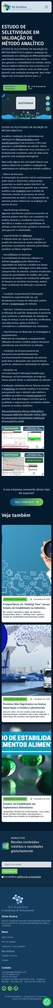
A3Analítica (37, 411)
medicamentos (10, 143)
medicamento (34, 395)
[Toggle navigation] (46, 7)
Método (27, 235)
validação (9, 389)
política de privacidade (29, 877)
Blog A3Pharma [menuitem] (8, 951)
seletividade (18, 304)
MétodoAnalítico (24, 139)
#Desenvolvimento (11, 411)
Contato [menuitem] (5, 960)
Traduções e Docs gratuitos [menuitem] (13, 946)
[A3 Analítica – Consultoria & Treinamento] (17, 7)
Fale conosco (25, 502)
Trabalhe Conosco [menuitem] (9, 955)
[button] (47, 1002)
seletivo (21, 191)
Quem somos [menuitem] (7, 937)
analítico (15, 261)
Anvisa (26, 411)
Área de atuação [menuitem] (9, 942)
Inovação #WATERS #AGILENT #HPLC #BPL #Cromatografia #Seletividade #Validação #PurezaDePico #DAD (24, 418)
